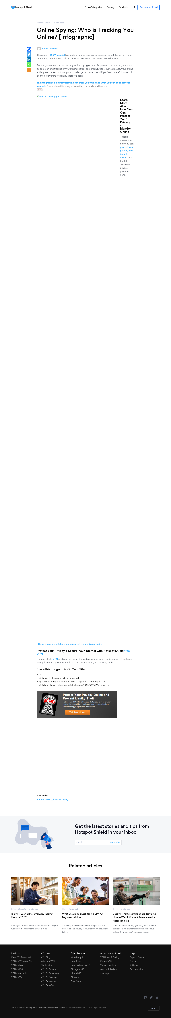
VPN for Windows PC (21, 961)
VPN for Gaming (49, 977)
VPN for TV (16, 977)
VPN (55, 659)
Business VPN (136, 969)
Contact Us (135, 961)
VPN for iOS (17, 969)
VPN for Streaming (50, 973)
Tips (63, 909)
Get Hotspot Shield (149, 7)
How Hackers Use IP (80, 965)
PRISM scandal (57, 55)
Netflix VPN (46, 965)
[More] (29, 70)
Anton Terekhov (49, 49)
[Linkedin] (29, 59)
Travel (115, 909)
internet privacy (44, 800)
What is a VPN (48, 961)
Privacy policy (31, 1008)
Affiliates (134, 965)
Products (123, 7)
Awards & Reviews (109, 969)
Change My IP (77, 969)
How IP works (77, 961)
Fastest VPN (106, 961)
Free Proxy (76, 981)
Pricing (110, 7)
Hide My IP (76, 973)
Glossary (75, 977)
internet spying (60, 800)
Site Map (104, 973)
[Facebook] (29, 49)
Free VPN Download (21, 957)
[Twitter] (29, 54)
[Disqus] (85, 754)
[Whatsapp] (29, 64)
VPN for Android (19, 973)
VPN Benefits (47, 985)
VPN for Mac (17, 965)
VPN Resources (48, 981)
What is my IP (77, 957)
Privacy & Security (18, 909)
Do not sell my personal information (53, 1008)
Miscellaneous (43, 23)
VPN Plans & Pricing (109, 957)
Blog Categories (93, 7)
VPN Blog (45, 957)
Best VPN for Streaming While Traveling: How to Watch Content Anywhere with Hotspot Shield (134, 917)
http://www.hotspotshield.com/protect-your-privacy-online (69, 644)
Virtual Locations (108, 965)
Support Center (137, 957)
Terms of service (17, 1008)
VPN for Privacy (48, 969)
